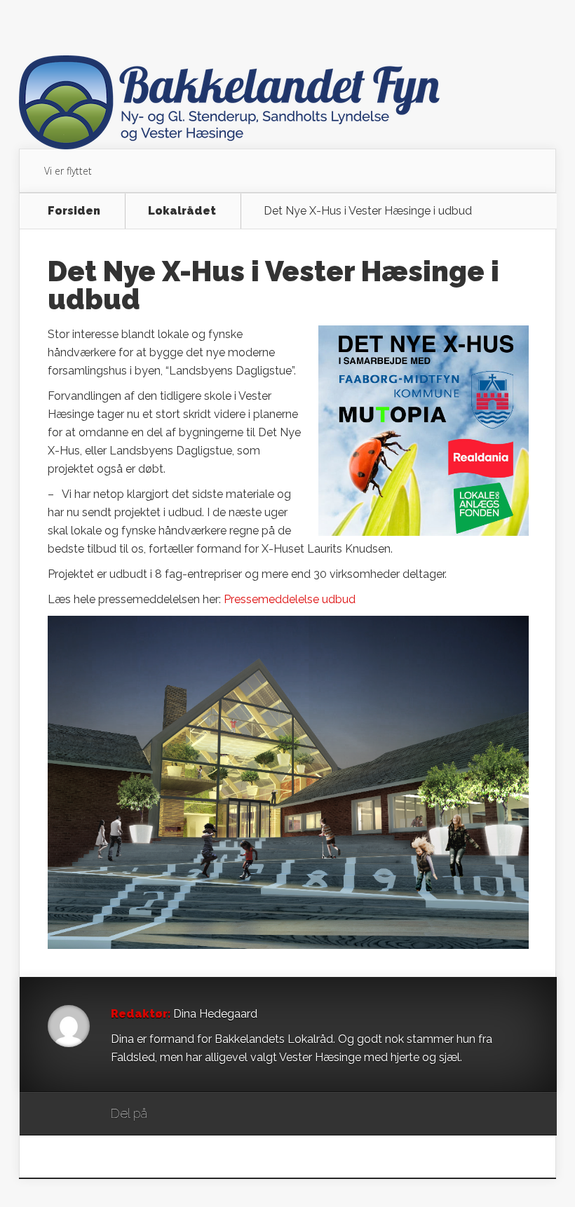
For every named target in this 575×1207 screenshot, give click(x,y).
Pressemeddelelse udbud (290, 599)
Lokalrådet (182, 211)
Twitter (225, 1114)
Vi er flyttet (68, 170)
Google (172, 1114)
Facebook (199, 1114)
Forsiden (74, 211)
